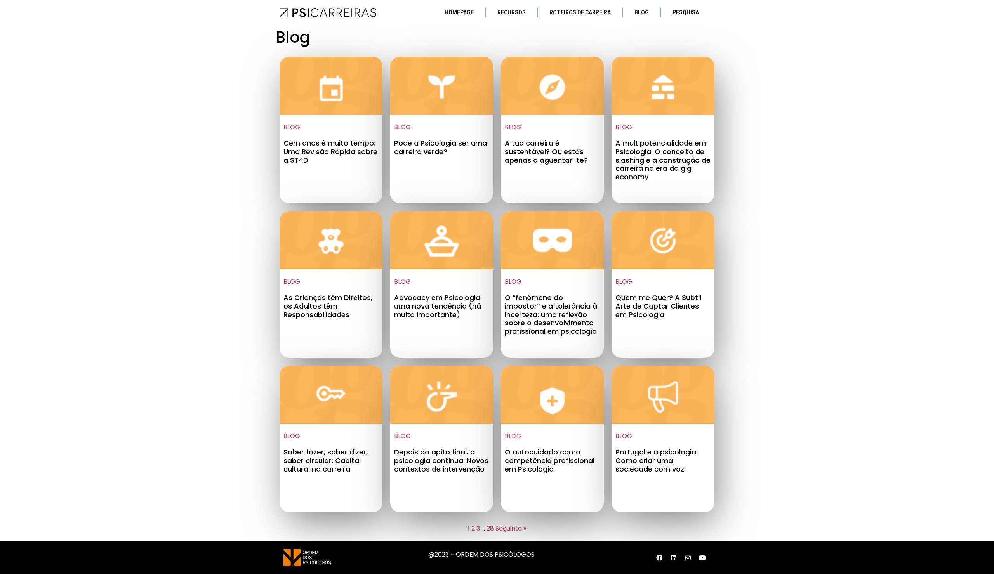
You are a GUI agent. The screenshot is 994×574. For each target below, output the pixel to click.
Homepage (459, 12)
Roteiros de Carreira (580, 12)
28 (490, 528)
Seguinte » (510, 528)
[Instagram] (688, 557)
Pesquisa (686, 12)
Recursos (511, 12)
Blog (641, 12)
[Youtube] (702, 557)
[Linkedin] (673, 557)
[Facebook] (659, 557)
